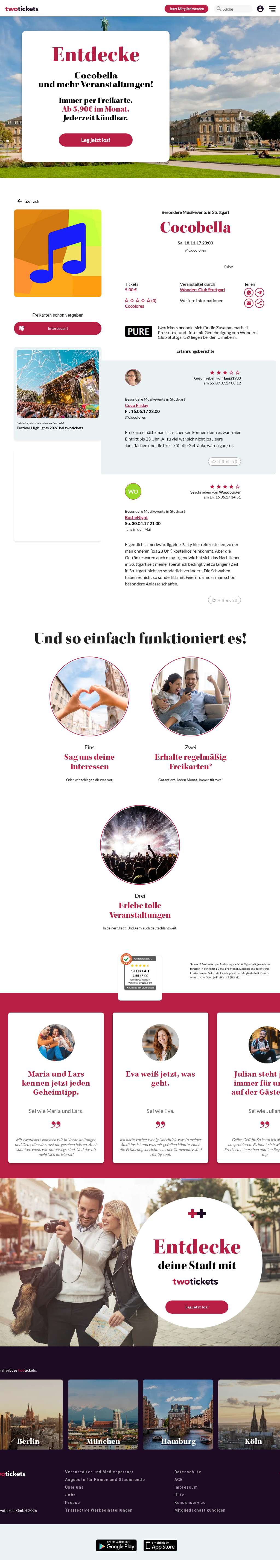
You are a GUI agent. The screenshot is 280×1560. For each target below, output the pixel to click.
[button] (219, 8)
